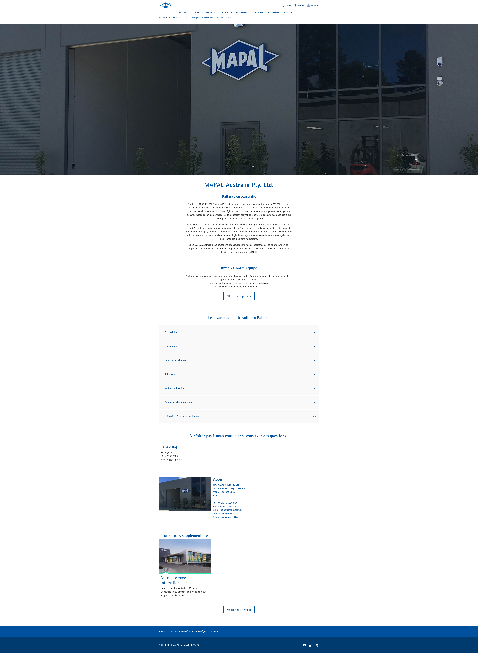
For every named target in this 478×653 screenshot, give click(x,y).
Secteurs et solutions (205, 12)
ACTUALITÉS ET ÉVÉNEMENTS (235, 12)
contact (289, 12)
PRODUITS (183, 12)
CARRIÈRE (258, 12)
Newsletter (215, 631)
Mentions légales (200, 631)
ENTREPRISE (273, 12)
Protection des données (179, 631)
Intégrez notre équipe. (239, 610)
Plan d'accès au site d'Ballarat (228, 517)
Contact (162, 631)
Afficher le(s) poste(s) (239, 296)
